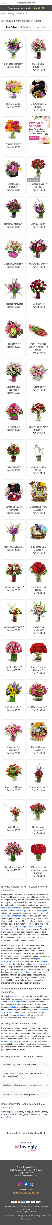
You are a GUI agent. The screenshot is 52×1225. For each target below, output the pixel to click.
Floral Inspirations (26, 3)
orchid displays (19, 910)
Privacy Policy (23, 1215)
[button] (46, 1219)
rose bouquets (16, 996)
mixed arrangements (17, 1001)
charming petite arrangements (19, 926)
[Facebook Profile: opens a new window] (26, 1184)
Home (3, 13)
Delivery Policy (26, 1219)
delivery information (9, 1041)
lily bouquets (22, 1014)
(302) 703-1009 (26, 1172)
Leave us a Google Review (26, 1192)
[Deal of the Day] (38, 133)
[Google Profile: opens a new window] (32, 1184)
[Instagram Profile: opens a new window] (20, 1184)
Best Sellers (11, 27)
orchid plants (12, 1006)
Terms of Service (8, 1215)
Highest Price (26, 27)
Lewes (10, 1117)
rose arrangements (9, 907)
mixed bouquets (40, 910)
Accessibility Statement (39, 1215)
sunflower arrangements (12, 915)
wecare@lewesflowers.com (26, 1175)
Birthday (11, 13)
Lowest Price (40, 27)
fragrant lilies (23, 972)
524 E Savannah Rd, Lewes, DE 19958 (26, 1170)
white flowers (39, 964)
